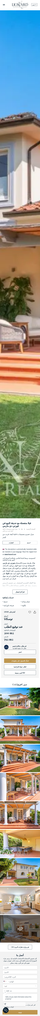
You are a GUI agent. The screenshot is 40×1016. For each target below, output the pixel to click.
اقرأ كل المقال (20, 592)
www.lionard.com (10, 554)
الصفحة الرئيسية (30, 529)
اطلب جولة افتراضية (20, 666)
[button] (30, 612)
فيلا (22, 529)
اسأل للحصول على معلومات (20, 660)
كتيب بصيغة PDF (20, 673)
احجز (20, 652)
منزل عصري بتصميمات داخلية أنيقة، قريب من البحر (10, 530)
